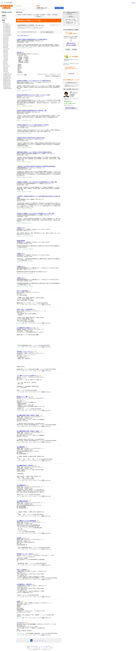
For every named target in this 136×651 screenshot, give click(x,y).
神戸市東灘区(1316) (7, 25)
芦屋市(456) (5, 43)
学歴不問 (24, 14)
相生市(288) (5, 46)
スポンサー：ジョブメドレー (23, 236)
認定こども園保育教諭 (22, 290)
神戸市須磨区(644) (7, 30)
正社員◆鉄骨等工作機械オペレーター (26, 327)
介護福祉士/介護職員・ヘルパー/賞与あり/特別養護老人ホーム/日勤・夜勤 (35, 213)
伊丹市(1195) (5, 45)
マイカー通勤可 (36, 14)
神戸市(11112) (6, 23)
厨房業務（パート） (22, 538)
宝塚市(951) (5, 52)
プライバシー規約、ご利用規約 (47, 647)
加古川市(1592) (6, 49)
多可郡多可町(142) (7, 75)
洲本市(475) (5, 42)
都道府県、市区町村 (40, 9)
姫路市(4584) (5, 37)
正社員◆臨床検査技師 (22, 501)
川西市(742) (5, 56)
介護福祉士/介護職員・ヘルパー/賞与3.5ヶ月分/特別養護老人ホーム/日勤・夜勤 (37, 182)
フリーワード (19, 5)
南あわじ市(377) (6, 66)
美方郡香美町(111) (7, 87)
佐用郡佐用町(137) (7, 86)
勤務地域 (38, 5)
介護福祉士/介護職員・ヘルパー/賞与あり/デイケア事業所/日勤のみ (34, 80)
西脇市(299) (5, 51)
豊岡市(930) (5, 47)
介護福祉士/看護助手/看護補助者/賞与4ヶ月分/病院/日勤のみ (32, 39)
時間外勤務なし (56, 14)
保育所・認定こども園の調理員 (25, 309)
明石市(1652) (5, 39)
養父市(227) (5, 63)
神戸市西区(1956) (6, 35)
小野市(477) (5, 58)
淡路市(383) (5, 68)
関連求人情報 (48, 304)
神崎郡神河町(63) (6, 82)
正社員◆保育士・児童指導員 (24, 584)
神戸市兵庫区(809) (7, 27)
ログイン (133, 2)
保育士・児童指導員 (22, 569)
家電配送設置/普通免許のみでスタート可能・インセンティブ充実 (33, 95)
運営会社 (28, 646)
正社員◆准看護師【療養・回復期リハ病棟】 (28, 431)
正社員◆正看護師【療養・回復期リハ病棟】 (28, 415)
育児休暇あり (43, 14)
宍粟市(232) (5, 70)
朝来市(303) (5, 67)
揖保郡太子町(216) (7, 83)
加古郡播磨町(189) (7, 78)
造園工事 (19, 52)
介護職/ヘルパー (21, 227)
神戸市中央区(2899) (7, 34)
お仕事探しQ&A (71, 73)
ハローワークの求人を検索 (5, 5)
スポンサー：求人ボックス (22, 47)
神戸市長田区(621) (7, 29)
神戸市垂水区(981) (7, 31)
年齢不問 (19, 14)
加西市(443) (5, 60)
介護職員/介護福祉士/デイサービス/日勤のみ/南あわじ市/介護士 (33, 124)
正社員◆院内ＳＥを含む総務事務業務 (26, 520)
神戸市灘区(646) (6, 26)
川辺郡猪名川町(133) (7, 74)
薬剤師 (18, 601)
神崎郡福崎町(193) (7, 80)
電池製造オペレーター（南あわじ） (26, 553)
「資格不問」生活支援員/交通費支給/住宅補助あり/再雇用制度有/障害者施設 (36, 166)
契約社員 (3, 18)
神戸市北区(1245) (6, 33)
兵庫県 (3, 22)
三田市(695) (5, 59)
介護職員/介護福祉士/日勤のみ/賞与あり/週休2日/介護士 (31, 137)
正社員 (2, 16)
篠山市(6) (5, 62)
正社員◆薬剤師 (21, 447)
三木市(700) (5, 54)
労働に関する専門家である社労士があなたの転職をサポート (71, 108)
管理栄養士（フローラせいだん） (25, 351)
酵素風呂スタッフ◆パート (23, 396)
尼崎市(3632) (5, 38)
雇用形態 (4, 15)
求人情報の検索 (34, 646)
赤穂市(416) (5, 50)
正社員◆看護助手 (21, 485)
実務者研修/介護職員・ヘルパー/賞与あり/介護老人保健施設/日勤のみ (34, 152)
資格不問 (29, 14)
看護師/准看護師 (21, 240)
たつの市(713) (6, 72)
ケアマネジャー (21, 622)
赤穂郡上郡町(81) (6, 84)
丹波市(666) (5, 64)
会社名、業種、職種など (21, 9)
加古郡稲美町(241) (7, 76)
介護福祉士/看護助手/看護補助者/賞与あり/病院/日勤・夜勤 (32, 110)
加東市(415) (5, 71)
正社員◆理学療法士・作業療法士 (25, 465)
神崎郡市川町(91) (6, 79)
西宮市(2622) (5, 41)
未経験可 (49, 14)
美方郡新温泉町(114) (7, 88)
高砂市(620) (5, 55)
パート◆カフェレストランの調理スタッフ (27, 375)
